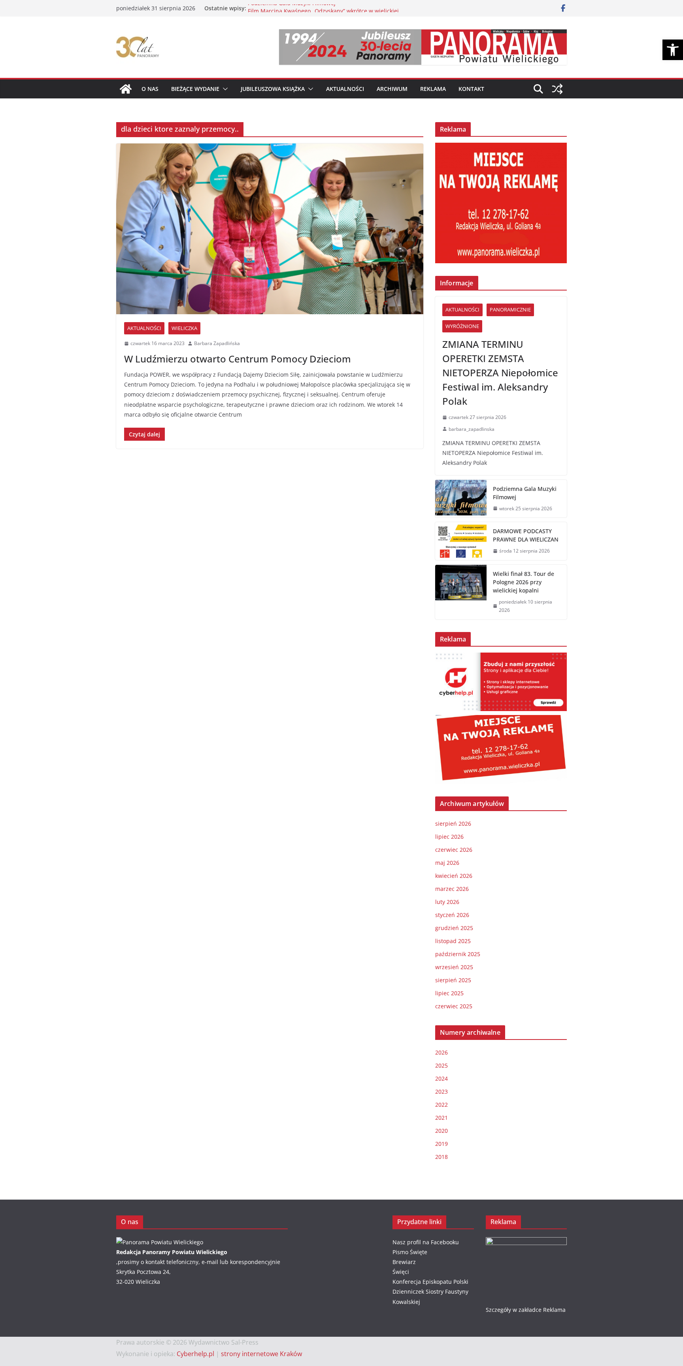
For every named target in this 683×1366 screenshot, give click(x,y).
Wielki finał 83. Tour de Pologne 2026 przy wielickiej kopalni (523, 582)
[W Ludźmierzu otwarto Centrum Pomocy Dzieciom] (269, 228)
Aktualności (345, 88)
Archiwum (392, 88)
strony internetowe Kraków (261, 1353)
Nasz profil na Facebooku (425, 1242)
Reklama (433, 88)
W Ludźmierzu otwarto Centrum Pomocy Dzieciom (237, 358)
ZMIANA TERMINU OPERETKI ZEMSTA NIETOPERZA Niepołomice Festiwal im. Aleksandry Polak (500, 373)
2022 (441, 1104)
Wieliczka (184, 328)
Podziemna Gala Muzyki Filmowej (292, 8)
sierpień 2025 (453, 980)
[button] (672, 50)
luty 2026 (447, 902)
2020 (441, 1130)
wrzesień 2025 (454, 967)
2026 (441, 1052)
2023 (441, 1091)
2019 (441, 1143)
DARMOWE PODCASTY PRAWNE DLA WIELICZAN (525, 535)
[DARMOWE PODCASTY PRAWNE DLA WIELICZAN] (461, 541)
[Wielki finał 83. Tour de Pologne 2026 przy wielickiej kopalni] (461, 592)
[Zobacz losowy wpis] (557, 88)
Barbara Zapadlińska (217, 343)
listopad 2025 (453, 941)
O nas (150, 88)
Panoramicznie (510, 309)
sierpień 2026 (453, 823)
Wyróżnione (462, 326)
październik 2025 (457, 954)
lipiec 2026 (449, 836)
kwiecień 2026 (453, 875)
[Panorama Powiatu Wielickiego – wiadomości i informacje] (125, 88)
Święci (400, 1271)
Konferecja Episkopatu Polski (430, 1281)
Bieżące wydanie (195, 88)
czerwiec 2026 (453, 849)
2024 (441, 1078)
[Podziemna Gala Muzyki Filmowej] (461, 499)
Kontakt (471, 88)
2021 (441, 1117)
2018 (441, 1156)
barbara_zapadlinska (471, 429)
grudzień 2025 (454, 928)
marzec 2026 (452, 888)
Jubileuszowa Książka (273, 88)
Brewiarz (404, 1262)
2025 (441, 1065)
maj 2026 (447, 862)
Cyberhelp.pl (195, 1353)
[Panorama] (159, 1242)
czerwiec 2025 (453, 1006)
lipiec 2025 (449, 993)
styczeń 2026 (452, 915)
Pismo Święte (409, 1252)
